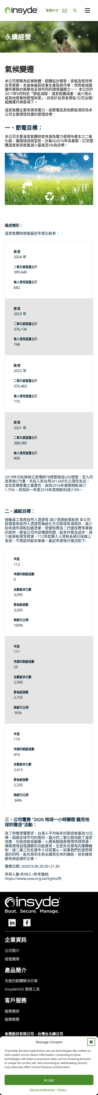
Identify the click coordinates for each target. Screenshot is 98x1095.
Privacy (62, 1090)
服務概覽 (12, 1019)
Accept (49, 1080)
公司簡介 (12, 951)
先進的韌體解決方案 (21, 981)
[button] (91, 1042)
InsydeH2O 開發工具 (22, 989)
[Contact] (64, 10)
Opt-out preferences (42, 1090)
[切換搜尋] (75, 10)
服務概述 (12, 1011)
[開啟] (87, 11)
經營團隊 (12, 959)
